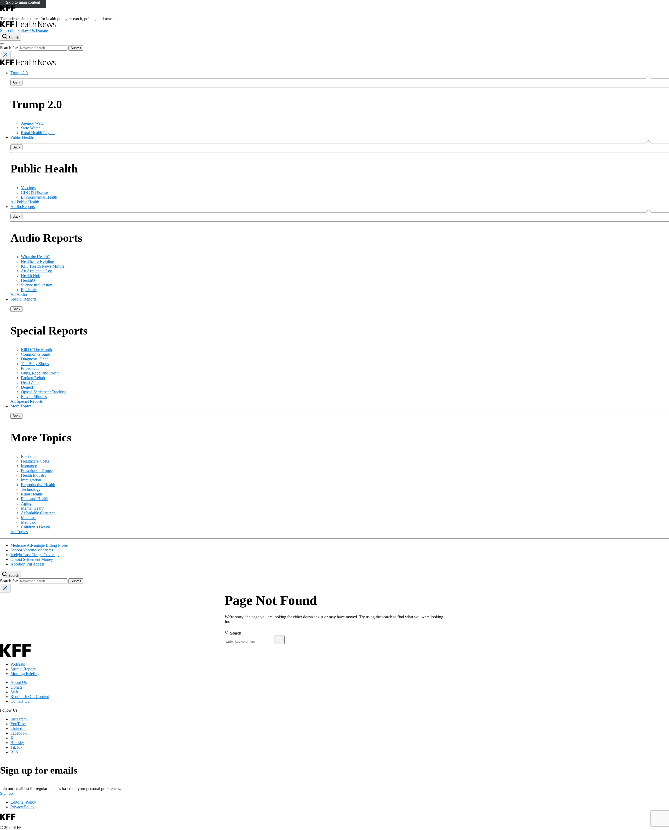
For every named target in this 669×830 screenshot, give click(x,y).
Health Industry (34, 475)
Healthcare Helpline (37, 261)
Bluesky (17, 742)
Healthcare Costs (35, 461)
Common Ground (35, 354)
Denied (27, 387)
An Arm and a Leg (36, 271)
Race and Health (34, 499)
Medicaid (28, 522)
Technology (31, 489)
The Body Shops (35, 363)
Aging (26, 503)
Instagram (18, 719)
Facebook (18, 733)
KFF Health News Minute (42, 266)
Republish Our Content (29, 696)
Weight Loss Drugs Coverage (34, 554)
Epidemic (29, 289)
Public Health (21, 137)
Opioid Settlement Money (31, 559)
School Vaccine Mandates (31, 550)
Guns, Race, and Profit (40, 373)
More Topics (20, 406)
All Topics (19, 531)
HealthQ (28, 280)
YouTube (18, 724)
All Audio (18, 294)
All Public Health (24, 202)
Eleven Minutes (34, 396)
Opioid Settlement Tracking (43, 392)
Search (235, 633)
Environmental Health (39, 197)
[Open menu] (2, 44)
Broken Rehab (33, 378)
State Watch (31, 128)
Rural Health (31, 494)
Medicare (28, 517)
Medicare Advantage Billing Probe (39, 545)
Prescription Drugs (36, 470)
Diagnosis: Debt (34, 359)
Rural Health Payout (38, 132)
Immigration (31, 480)
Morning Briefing (24, 673)
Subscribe (8, 30)
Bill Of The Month (36, 349)
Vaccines (28, 188)
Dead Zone (30, 382)
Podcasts (17, 664)
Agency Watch (33, 123)
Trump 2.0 (19, 73)
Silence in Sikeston (36, 285)
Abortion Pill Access (27, 564)
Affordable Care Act (38, 513)
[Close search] (5, 55)
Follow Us (26, 30)
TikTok (16, 747)
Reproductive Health (38, 484)
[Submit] (279, 640)
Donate (42, 30)
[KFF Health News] (28, 26)
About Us (18, 682)
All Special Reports (26, 401)
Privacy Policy (22, 807)
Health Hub (30, 275)
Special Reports (23, 299)
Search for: (9, 47)
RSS (14, 752)
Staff (14, 692)
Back (16, 83)
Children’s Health (35, 527)
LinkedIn (18, 728)
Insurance (29, 466)
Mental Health (32, 508)
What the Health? (35, 257)
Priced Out (30, 368)
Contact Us (19, 701)
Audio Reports (22, 206)
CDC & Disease (34, 192)
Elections (28, 456)
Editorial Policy (23, 802)
